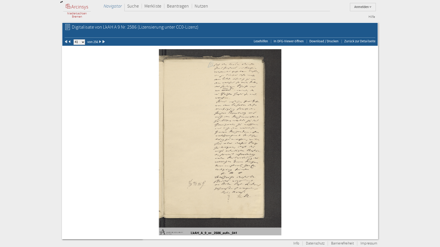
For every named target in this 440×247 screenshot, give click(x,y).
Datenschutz (315, 243)
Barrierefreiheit (342, 243)
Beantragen (178, 6)
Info (296, 243)
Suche (133, 6)
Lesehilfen (261, 41)
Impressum (368, 243)
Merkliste (152, 6)
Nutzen (201, 6)
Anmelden (361, 7)
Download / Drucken (323, 41)
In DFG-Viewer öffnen (289, 41)
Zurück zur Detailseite (359, 41)
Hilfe (371, 17)
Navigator (113, 6)
